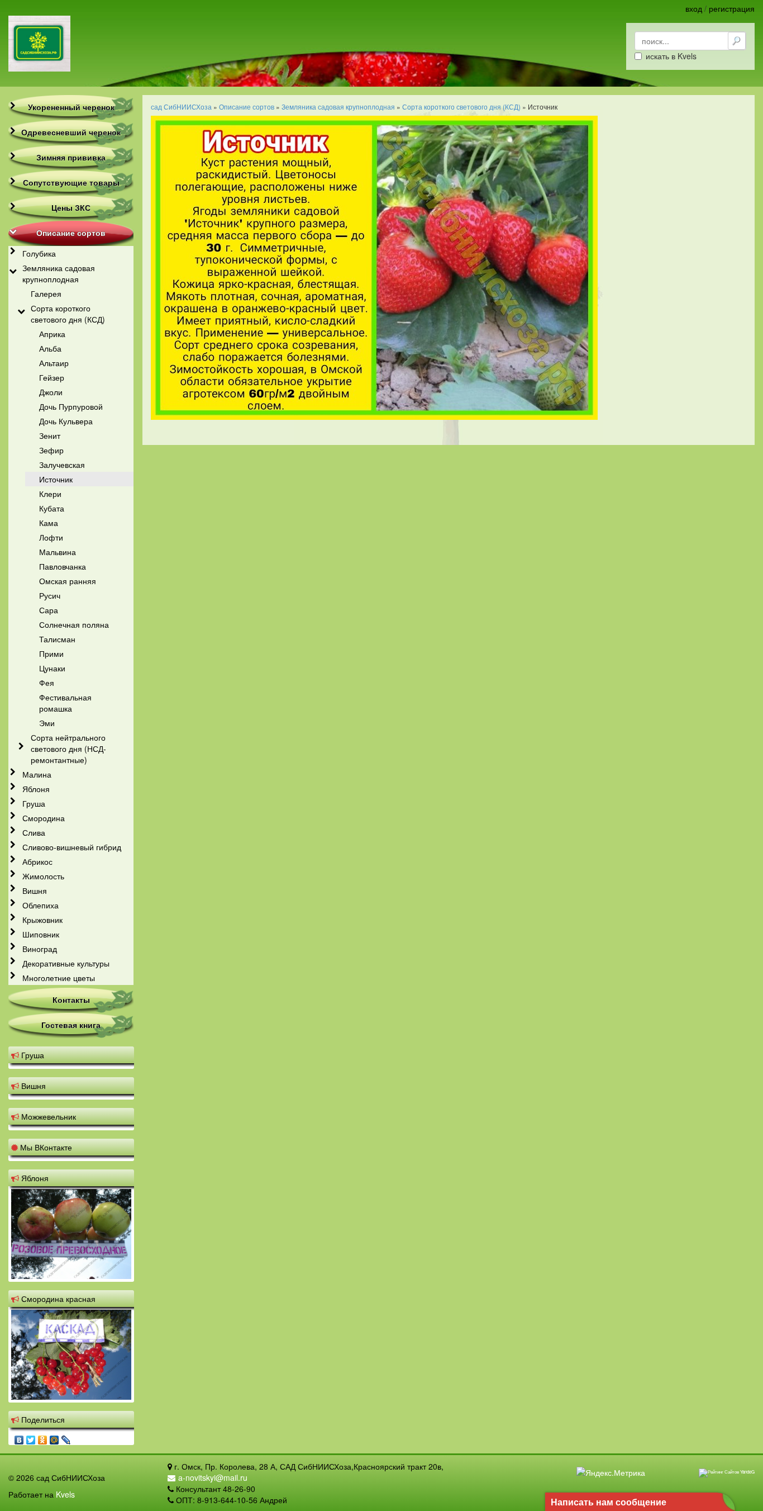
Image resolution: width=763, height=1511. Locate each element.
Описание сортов (71, 232)
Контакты (71, 999)
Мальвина (57, 551)
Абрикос (37, 861)
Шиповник (40, 934)
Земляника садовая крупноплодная (58, 273)
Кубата (51, 508)
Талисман (57, 639)
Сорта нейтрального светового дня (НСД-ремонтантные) (68, 748)
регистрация (732, 8)
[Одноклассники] (43, 1437)
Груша (33, 803)
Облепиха (40, 905)
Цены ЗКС (70, 207)
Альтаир (54, 362)
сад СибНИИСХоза (181, 106)
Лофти (51, 537)
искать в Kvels (671, 55)
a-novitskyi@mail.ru (212, 1477)
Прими (51, 653)
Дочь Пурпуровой (71, 406)
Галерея (46, 293)
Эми (47, 722)
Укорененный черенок (71, 106)
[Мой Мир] (54, 1437)
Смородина (43, 817)
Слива (33, 832)
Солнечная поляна (74, 624)
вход (693, 8)
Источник (56, 479)
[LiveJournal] (66, 1437)
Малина (36, 774)
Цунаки (52, 668)
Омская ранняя (67, 580)
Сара (48, 609)
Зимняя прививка (71, 157)
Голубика (39, 253)
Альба (50, 348)
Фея (46, 682)
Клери (50, 493)
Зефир (51, 450)
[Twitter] (31, 1437)
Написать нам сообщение (608, 1501)
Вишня (34, 890)
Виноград (39, 948)
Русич (49, 595)
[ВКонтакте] (19, 1437)
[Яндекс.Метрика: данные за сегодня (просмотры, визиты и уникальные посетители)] (610, 1472)
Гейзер (51, 377)
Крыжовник (42, 919)
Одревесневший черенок (71, 132)
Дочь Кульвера (66, 421)
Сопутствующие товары (71, 182)
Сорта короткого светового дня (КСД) (68, 313)
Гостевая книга (71, 1024)
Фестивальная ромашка (65, 702)
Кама (48, 522)
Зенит (49, 435)
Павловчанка (62, 566)
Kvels (65, 1494)
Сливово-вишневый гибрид (71, 846)
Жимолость (43, 876)
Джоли (51, 391)
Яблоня (36, 788)
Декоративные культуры (65, 963)
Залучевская (62, 464)
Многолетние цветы (58, 977)
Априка (52, 333)
